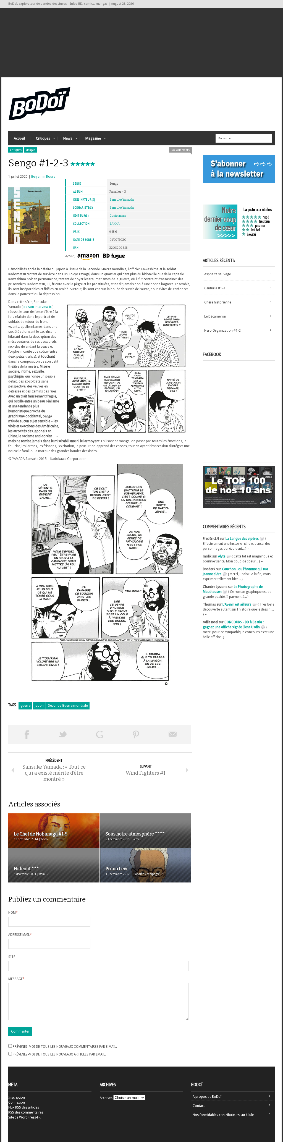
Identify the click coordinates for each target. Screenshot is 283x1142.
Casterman (117, 216)
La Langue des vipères (242, 539)
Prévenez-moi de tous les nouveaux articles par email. (59, 1054)
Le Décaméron (215, 316)
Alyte (221, 556)
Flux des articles (23, 1107)
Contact (199, 1106)
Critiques (40, 139)
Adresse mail (20, 935)
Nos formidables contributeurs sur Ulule (223, 1115)
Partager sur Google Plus (99, 734)
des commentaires (25, 1112)
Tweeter (63, 734)
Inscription (16, 1097)
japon (39, 706)
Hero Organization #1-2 (222, 330)
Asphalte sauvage (217, 274)
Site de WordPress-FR (24, 1117)
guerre (25, 706)
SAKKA (114, 224)
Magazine (90, 139)
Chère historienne (217, 302)
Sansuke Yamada (121, 199)
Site (11, 957)
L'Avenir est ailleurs (236, 604)
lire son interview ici (38, 307)
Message (16, 979)
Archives (106, 1098)
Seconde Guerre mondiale (68, 706)
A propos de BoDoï (207, 1097)
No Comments (180, 149)
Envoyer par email (172, 734)
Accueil (19, 138)
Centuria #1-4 (214, 288)
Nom (13, 913)
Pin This (136, 734)
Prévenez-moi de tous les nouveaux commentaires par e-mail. (65, 1047)
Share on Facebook (26, 734)
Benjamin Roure (43, 177)
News (65, 139)
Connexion (16, 1102)
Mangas (30, 149)
